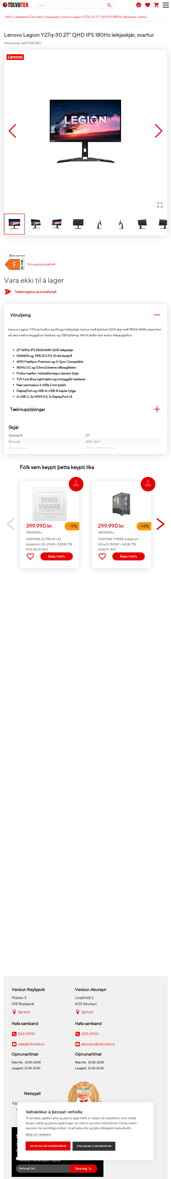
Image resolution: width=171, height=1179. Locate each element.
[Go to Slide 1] (14, 224)
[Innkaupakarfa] (157, 5)
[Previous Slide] (12, 131)
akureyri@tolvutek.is (98, 1044)
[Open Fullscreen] (160, 205)
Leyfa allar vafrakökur (48, 1146)
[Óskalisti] (148, 5)
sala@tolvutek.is (31, 1044)
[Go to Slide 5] (99, 224)
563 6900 (26, 1033)
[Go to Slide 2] (35, 224)
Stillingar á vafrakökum (94, 1146)
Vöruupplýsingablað (41, 264)
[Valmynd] (164, 6)
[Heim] (15, 5)
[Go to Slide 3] (57, 224)
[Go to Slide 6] (120, 224)
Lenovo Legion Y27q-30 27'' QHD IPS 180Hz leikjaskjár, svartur (104, 17)
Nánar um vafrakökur (38, 1134)
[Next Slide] (158, 131)
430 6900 (90, 1033)
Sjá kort (24, 1012)
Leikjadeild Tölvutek (28, 17)
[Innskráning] (139, 5)
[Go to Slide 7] (142, 224)
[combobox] (74, 5)
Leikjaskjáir (51, 17)
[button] (85, 131)
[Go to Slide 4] (78, 224)
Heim (8, 17)
